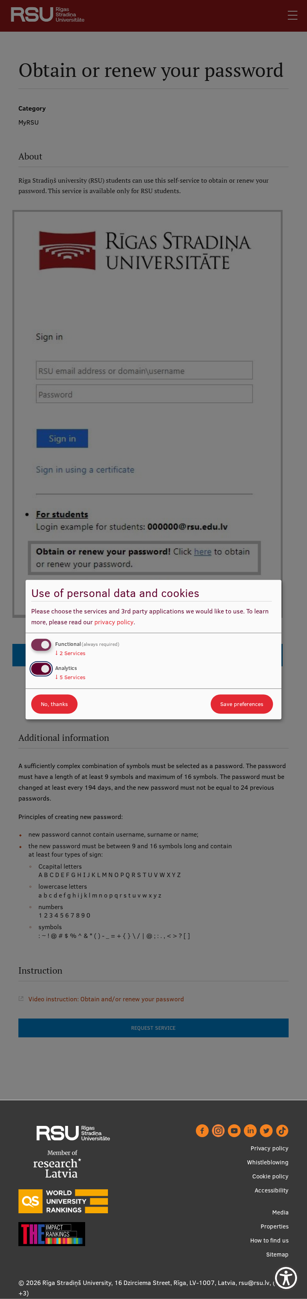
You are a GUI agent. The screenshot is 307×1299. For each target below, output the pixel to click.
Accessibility (272, 1190)
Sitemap (277, 1254)
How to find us (269, 1240)
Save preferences (241, 704)
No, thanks (54, 704)
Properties (275, 1226)
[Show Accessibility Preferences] (286, 1278)
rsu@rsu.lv (254, 1282)
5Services (70, 677)
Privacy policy (270, 1148)
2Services (70, 653)
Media (280, 1212)
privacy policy (114, 621)
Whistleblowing (268, 1162)
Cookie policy (270, 1176)
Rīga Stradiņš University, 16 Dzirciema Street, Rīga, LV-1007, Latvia (138, 1282)
